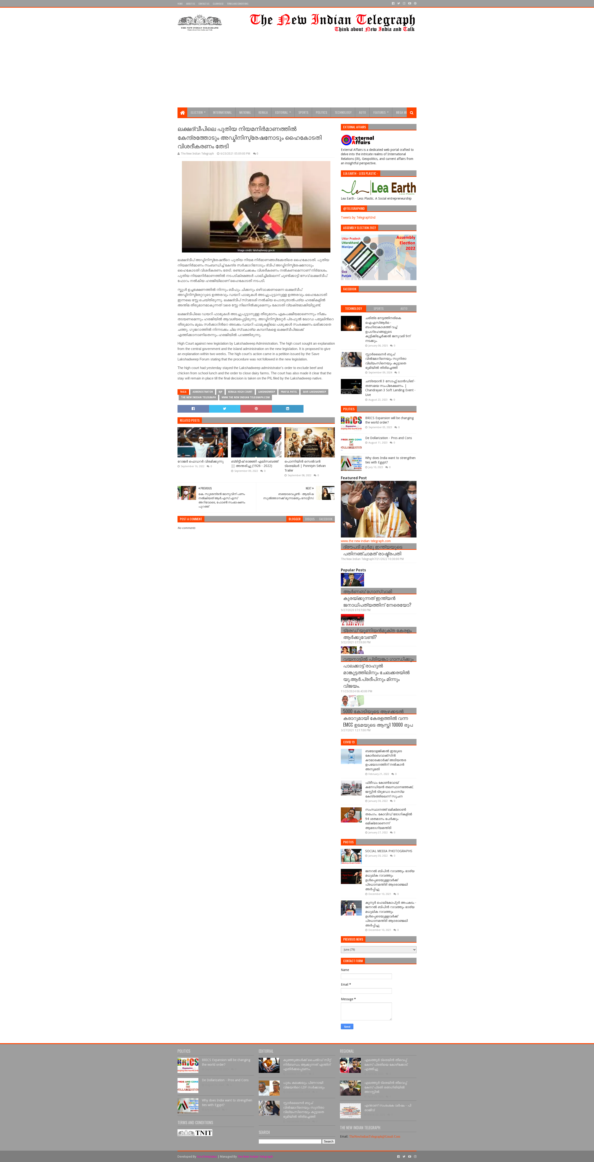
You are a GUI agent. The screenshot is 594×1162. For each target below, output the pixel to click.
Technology (343, 112)
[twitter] (398, 3)
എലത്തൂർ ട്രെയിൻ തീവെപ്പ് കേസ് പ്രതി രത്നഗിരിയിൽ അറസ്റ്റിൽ (385, 1087)
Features (379, 112)
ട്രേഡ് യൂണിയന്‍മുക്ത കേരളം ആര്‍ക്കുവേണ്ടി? (377, 633)
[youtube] (409, 3)
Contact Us (203, 3)
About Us (190, 3)
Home (180, 3)
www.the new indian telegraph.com (246, 397)
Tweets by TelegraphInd (358, 217)
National (245, 112)
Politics (321, 112)
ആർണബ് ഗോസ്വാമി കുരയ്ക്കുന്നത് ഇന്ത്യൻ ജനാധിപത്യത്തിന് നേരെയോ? (377, 598)
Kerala (263, 112)
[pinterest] (414, 3)
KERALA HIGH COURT (240, 392)
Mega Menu (403, 112)
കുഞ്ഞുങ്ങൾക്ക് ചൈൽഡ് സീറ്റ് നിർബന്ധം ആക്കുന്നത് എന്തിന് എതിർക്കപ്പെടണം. (307, 1064)
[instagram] (404, 3)
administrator (203, 392)
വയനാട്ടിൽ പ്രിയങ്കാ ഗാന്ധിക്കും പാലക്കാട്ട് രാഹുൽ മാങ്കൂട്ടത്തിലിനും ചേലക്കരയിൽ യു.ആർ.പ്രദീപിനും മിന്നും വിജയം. (378, 672)
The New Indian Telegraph (198, 397)
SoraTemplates (207, 1156)
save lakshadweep (314, 392)
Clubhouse (218, 3)
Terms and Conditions (237, 3)
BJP (220, 392)
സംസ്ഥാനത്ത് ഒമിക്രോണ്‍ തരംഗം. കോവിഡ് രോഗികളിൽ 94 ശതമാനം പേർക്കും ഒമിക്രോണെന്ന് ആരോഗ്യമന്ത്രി (388, 818)
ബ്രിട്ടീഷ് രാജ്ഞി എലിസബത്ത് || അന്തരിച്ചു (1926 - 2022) (254, 464)
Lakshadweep (266, 392)
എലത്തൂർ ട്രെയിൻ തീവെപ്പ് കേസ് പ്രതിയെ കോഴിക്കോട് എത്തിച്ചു (385, 1064)
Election (197, 112)
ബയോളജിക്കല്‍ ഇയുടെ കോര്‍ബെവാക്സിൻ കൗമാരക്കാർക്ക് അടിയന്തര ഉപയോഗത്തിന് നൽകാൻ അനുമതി (385, 760)
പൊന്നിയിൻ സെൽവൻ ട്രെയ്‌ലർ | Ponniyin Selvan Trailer (305, 466)
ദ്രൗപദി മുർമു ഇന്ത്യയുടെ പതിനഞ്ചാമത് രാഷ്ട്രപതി (372, 550)
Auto (362, 112)
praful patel (289, 392)
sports (303, 112)
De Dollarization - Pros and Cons (388, 438)
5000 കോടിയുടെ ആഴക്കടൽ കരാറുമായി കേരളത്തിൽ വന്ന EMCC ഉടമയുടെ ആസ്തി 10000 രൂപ (378, 718)
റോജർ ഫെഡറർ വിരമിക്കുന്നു (200, 461)
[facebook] (393, 3)
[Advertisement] (297, 72)
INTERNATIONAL (222, 112)
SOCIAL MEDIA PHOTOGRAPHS (388, 851)
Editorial (281, 112)
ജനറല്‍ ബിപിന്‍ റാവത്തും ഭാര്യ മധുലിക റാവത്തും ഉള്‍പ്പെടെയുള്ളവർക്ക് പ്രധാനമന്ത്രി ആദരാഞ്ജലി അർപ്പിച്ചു (389, 880)
